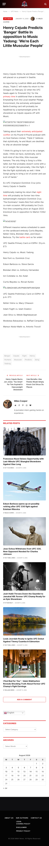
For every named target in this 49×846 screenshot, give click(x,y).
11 (12, 771)
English (10, 713)
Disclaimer (21, 827)
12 (18, 771)
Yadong (7, 363)
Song (37, 360)
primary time (9, 96)
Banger (7, 356)
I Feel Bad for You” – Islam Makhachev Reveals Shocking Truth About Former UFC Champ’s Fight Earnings (24, 684)
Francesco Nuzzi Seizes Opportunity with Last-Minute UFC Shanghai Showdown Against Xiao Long (23, 461)
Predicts (28, 360)
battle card (24, 237)
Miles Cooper (21, 401)
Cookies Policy (23, 824)
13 (24, 771)
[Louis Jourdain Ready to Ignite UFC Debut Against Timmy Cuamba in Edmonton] (24, 621)
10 (6, 771)
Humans (7, 360)
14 (31, 771)
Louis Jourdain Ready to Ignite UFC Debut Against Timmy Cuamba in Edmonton (23, 640)
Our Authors (22, 818)
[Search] (45, 4)
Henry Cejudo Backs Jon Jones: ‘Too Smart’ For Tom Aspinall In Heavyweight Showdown (13, 384)
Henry (32, 356)
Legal (19, 821)
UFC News (8, 19)
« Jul (5, 788)
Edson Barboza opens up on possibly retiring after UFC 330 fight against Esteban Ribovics (21, 506)
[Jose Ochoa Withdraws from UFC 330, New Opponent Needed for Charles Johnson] (24, 531)
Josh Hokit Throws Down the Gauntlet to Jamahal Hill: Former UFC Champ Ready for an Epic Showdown (24, 596)
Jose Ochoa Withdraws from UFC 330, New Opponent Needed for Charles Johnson (22, 551)
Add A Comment (24, 700)
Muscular (18, 360)
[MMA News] (24, 4)
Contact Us (36, 818)
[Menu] (4, 4)
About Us (9, 818)
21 (30, 775)
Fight (24, 356)
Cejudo (16, 356)
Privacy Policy (23, 831)
